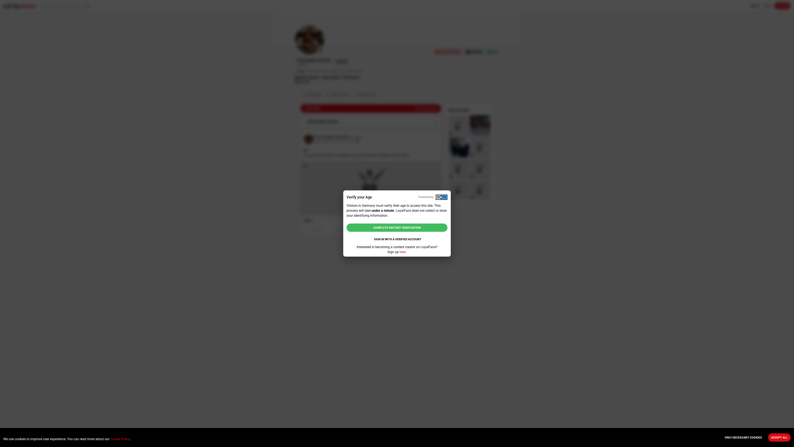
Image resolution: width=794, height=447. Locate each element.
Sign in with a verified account (397, 239)
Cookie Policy (120, 439)
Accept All (779, 437)
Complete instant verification (397, 227)
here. (403, 252)
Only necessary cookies (743, 437)
